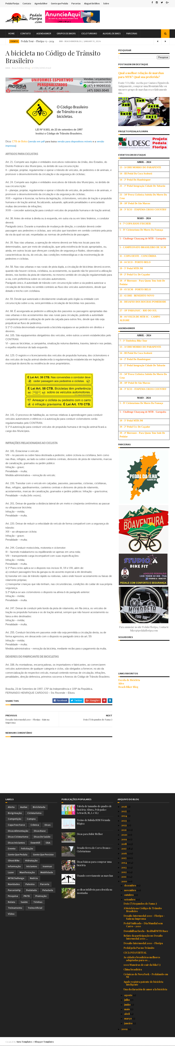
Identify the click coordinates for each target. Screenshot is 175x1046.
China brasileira (133, 969)
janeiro (128, 1023)
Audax (23, 807)
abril (127, 1013)
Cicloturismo (89, 33)
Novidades (14, 884)
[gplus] (167, 2)
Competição (14, 818)
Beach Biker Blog (128, 687)
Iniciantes (31, 866)
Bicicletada (39, 807)
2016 (124, 853)
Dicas (48, 824)
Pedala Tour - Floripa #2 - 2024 (37, 41)
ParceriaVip (14, 890)
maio (127, 1009)
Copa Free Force (16, 824)
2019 (124, 839)
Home (11, 33)
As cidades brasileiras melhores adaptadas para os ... (142, 959)
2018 (124, 844)
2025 (124, 811)
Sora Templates (24, 1041)
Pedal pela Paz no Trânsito (139, 947)
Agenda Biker (41, 3)
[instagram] (156, 2)
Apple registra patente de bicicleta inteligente (143, 983)
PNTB (27, 896)
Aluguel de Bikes (92, 3)
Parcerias (76, 3)
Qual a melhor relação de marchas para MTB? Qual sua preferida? (141, 75)
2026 (124, 806)
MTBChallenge (16, 878)
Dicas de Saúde (42, 836)
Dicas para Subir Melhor (90, 834)
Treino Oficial (35, 907)
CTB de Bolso (20, 141)
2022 (124, 825)
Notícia (34, 878)
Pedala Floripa (12, 3)
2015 (124, 858)
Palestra (30, 884)
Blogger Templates (44, 1041)
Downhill (35, 842)
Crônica (35, 824)
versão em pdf (37, 141)
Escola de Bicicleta (129, 680)
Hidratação (31, 860)
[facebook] (152, 2)
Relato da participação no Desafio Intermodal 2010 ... (143, 937)
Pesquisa (13, 896)
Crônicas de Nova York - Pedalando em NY (146, 976)
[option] (87, 41)
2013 (124, 867)
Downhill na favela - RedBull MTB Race (146, 931)
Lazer (11, 872)
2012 (124, 872)
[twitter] (162, 2)
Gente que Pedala (59, 3)
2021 (124, 830)
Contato (27, 3)
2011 (124, 876)
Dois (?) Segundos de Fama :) (140, 903)
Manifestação (27, 872)
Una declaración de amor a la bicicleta (145, 989)
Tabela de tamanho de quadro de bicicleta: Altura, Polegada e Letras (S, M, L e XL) (94, 810)
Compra (31, 818)
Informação (14, 866)
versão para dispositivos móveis (74, 141)
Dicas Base (40, 830)
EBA (48, 842)
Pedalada (31, 890)
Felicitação (27, 848)
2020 (124, 834)
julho (127, 999)
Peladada (47, 890)
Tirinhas (37, 902)
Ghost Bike (13, 860)
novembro (130, 890)
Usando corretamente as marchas (95, 875)
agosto (128, 995)
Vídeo (11, 913)
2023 (124, 820)
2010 (124, 881)
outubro (129, 894)
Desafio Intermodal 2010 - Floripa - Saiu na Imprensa (144, 917)
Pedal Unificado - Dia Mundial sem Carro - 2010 (143, 925)
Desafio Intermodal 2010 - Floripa (143, 943)
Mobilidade (46, 872)
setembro (130, 899)
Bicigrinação (15, 813)
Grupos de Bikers (66, 33)
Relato (11, 902)
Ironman (47, 866)
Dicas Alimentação (18, 830)
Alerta (11, 807)
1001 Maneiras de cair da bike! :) (142, 964)
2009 (124, 1029)
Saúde (24, 902)
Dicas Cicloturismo (18, 836)
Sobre (106, 3)
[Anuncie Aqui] (72, 21)
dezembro (130, 885)
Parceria (44, 884)
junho (127, 1004)
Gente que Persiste (43, 854)
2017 (124, 848)
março (128, 1018)
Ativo (121, 683)
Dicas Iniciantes (16, 842)
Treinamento (15, 907)
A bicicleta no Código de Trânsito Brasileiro (143, 910)
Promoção (40, 896)
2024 (124, 815)
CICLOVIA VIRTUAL (135, 952)
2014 (124, 862)
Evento (14, 41)
